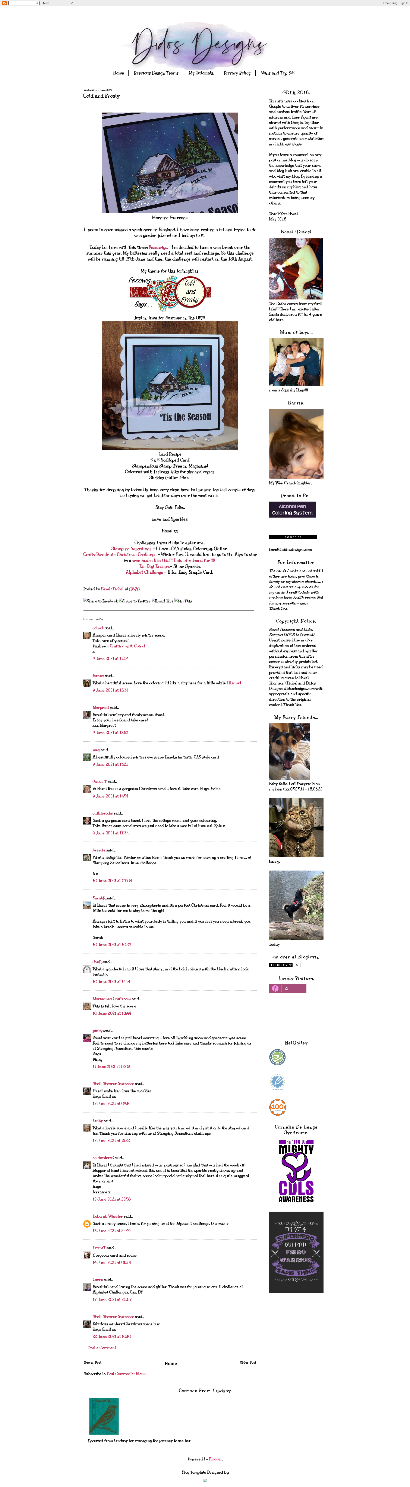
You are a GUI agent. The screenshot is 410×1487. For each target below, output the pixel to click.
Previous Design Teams (156, 73)
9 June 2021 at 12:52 (110, 732)
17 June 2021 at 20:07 (112, 1299)
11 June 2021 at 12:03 (111, 1066)
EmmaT (99, 1247)
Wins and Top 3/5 (277, 73)
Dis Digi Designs (154, 566)
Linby (98, 1120)
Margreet (101, 707)
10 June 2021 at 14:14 (111, 981)
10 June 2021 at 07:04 (112, 880)
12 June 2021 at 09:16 (111, 1103)
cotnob (98, 628)
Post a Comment (102, 1347)
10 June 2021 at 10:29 (112, 944)
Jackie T (100, 781)
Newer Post (92, 1363)
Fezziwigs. (159, 247)
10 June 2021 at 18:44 (112, 1013)
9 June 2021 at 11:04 (110, 658)
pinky (97, 1030)
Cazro (98, 1279)
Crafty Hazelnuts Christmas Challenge (120, 554)
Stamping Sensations (131, 548)
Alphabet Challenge (144, 572)
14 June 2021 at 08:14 (112, 1262)
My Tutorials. (201, 73)
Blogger (215, 1459)
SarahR (99, 898)
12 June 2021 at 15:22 (111, 1140)
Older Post (248, 1363)
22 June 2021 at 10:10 (112, 1336)
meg (96, 750)
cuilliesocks (103, 813)
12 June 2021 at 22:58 (112, 1199)
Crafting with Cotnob (128, 646)
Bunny (98, 675)
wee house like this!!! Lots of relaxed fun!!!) (173, 560)
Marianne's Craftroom (112, 999)
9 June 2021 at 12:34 (110, 690)
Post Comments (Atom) (126, 1373)
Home (118, 73)
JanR (97, 961)
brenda (99, 850)
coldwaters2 (103, 1157)
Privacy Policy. (237, 73)
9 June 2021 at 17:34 (111, 833)
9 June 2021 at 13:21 (110, 764)
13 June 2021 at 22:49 (111, 1230)
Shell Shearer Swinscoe (113, 1083)
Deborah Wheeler (108, 1216)
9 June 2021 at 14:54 (110, 796)
